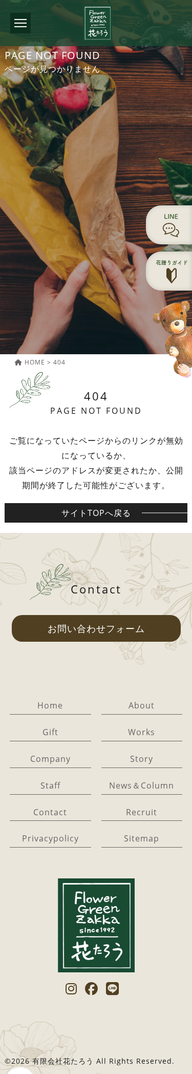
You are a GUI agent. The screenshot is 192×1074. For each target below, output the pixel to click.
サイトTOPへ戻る (96, 513)
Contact (50, 812)
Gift (50, 732)
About (142, 705)
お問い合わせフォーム (96, 628)
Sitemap (141, 838)
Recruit (141, 812)
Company (50, 758)
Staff (50, 785)
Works (141, 732)
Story (141, 758)
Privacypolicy (50, 838)
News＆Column (141, 785)
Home (50, 705)
